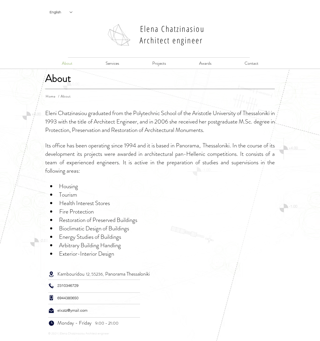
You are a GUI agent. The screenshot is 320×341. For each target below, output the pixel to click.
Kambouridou (71, 273)
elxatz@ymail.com (72, 310)
